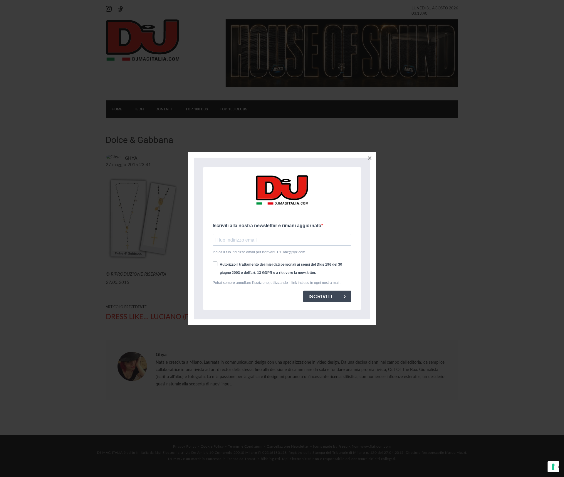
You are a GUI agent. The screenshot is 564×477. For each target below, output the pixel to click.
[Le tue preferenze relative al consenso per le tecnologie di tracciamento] (553, 466)
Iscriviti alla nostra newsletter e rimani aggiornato (267, 225)
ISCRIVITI (321, 296)
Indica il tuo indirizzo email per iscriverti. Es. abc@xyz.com (259, 252)
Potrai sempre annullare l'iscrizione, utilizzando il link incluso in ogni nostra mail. (276, 283)
